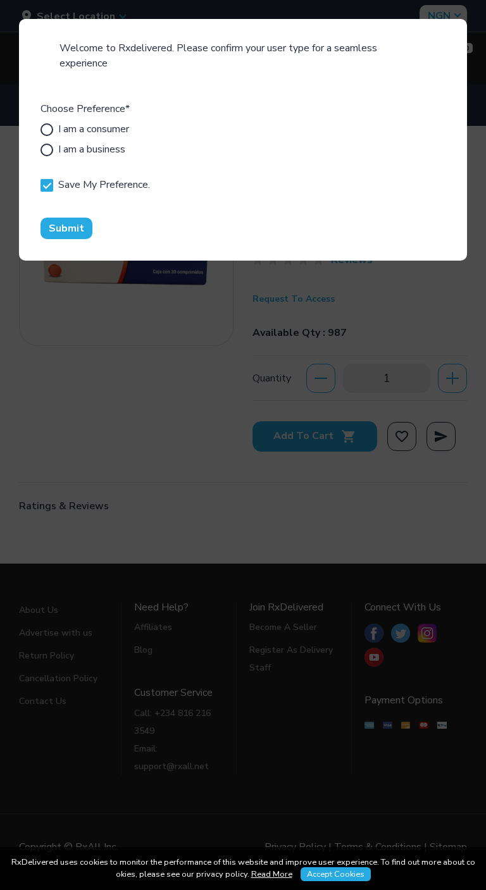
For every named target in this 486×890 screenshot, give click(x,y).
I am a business (91, 149)
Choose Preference (85, 109)
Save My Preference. (104, 185)
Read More (271, 874)
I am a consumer (93, 129)
